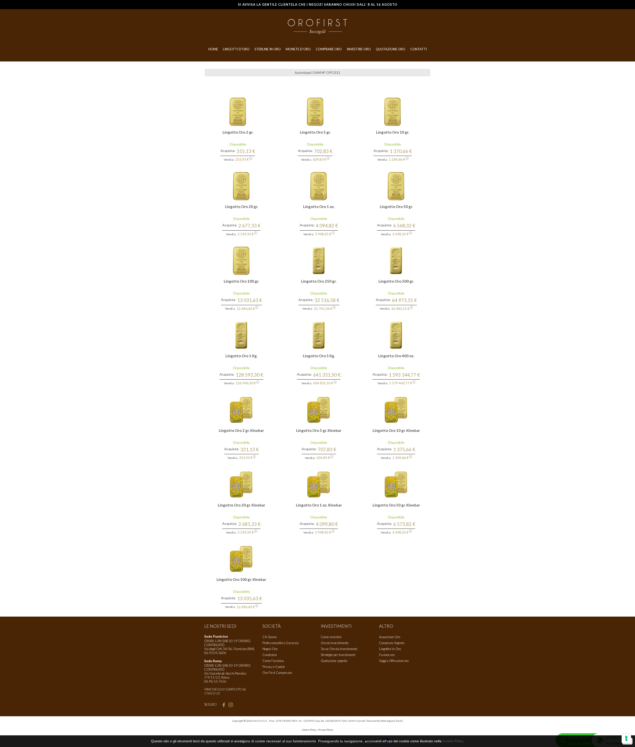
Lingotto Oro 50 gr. (396, 206)
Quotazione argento (334, 661)
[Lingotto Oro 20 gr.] (241, 186)
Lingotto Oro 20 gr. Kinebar (241, 505)
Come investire (331, 637)
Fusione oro (387, 655)
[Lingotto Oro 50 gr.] (396, 186)
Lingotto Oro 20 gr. (241, 206)
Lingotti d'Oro (236, 49)
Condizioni (269, 655)
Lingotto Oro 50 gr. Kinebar (396, 505)
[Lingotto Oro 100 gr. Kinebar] (241, 559)
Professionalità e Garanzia (280, 643)
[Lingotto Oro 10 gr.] (392, 111)
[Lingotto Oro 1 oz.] (318, 186)
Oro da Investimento (335, 643)
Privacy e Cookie (273, 667)
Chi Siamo (269, 637)
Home (213, 49)
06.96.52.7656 (215, 681)
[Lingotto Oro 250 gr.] (318, 260)
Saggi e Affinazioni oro (394, 661)
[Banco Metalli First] (318, 26)
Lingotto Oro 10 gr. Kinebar (396, 430)
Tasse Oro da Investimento (339, 649)
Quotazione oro (390, 49)
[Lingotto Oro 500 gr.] (396, 260)
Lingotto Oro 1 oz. (319, 206)
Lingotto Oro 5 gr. (315, 132)
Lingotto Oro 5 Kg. (319, 356)
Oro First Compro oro (277, 673)
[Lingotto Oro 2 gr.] (238, 111)
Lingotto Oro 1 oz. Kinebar (319, 505)
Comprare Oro (329, 49)
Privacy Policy (325, 729)
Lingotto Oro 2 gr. (237, 132)
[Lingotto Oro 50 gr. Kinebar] (396, 484)
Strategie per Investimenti (338, 655)
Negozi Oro (270, 649)
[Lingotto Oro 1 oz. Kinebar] (318, 484)
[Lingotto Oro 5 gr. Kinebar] (318, 410)
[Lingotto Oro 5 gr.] (315, 111)
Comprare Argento (391, 643)
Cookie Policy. (453, 741)
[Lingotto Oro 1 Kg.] (241, 335)
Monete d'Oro (298, 49)
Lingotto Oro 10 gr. (392, 132)
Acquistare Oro (389, 637)
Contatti (418, 49)
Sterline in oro (267, 49)
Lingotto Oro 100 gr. (241, 281)
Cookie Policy (309, 729)
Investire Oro (359, 49)
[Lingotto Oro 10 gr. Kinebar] (396, 410)
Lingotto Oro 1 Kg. (241, 356)
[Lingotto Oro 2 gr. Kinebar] (241, 410)
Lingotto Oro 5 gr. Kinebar (318, 430)
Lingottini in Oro (390, 649)
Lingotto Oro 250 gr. (318, 281)
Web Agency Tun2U (392, 720)
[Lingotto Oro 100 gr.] (241, 260)
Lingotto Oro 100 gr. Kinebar (241, 579)
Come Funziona (273, 661)
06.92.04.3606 (215, 653)
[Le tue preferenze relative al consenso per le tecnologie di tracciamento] (626, 738)
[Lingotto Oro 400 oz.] (396, 335)
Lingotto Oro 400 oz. (396, 356)
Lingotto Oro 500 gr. (396, 281)
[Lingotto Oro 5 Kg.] (318, 335)
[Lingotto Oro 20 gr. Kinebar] (241, 484)
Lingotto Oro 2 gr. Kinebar (241, 430)
